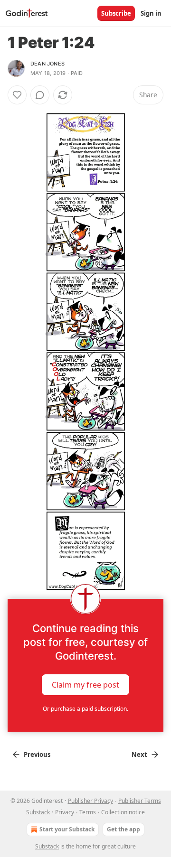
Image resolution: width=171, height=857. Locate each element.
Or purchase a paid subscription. (85, 709)
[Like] (17, 94)
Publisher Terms (139, 801)
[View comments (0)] (39, 94)
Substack (47, 846)
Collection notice (123, 812)
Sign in (151, 13)
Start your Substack (67, 829)
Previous (37, 754)
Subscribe (116, 13)
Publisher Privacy (90, 801)
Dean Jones (47, 63)
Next (139, 754)
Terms (87, 812)
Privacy (64, 812)
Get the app (123, 829)
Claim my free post (85, 685)
